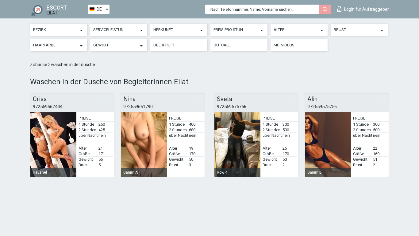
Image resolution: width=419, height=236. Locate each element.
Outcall (222, 45)
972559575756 (231, 106)
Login (366, 9)
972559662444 (47, 106)
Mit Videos (284, 45)
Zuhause (39, 64)
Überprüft (164, 45)
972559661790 (138, 106)
